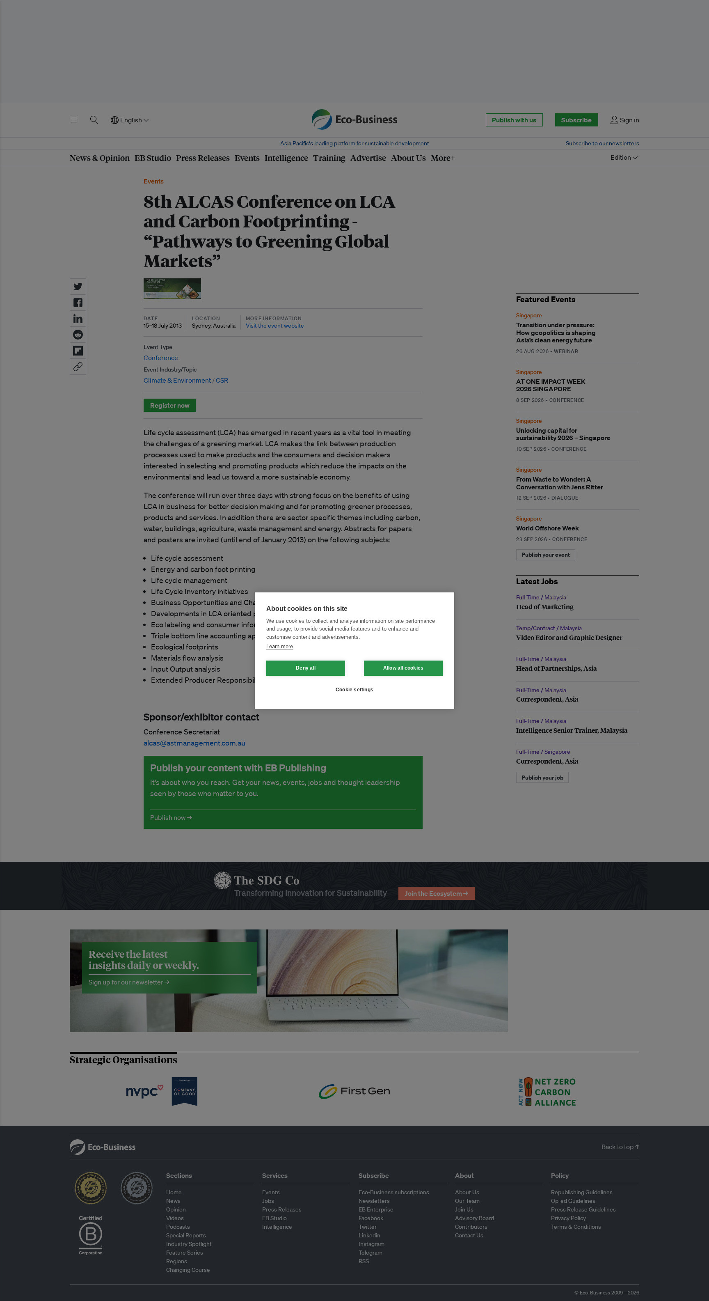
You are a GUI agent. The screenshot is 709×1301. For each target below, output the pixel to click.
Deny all (306, 668)
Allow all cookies (403, 668)
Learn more (279, 646)
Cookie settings (354, 690)
